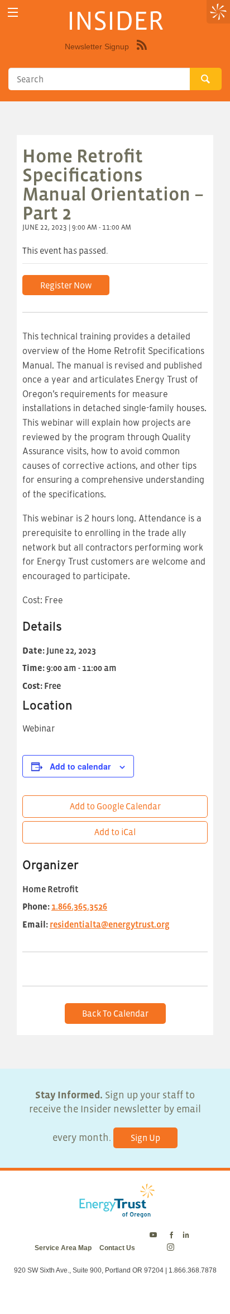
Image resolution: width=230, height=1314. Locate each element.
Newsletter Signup (97, 46)
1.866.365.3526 (79, 906)
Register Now (66, 285)
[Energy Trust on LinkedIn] (186, 1236)
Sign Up (145, 1138)
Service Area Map (63, 1248)
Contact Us (117, 1248)
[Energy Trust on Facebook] (171, 1236)
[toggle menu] (12, 12)
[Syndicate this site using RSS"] (142, 53)
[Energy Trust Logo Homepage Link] (115, 1211)
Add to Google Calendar (115, 806)
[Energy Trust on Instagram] (172, 1248)
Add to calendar (80, 766)
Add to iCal (115, 832)
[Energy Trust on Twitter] (155, 1236)
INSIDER (115, 20)
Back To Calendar (115, 1013)
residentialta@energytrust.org (110, 924)
